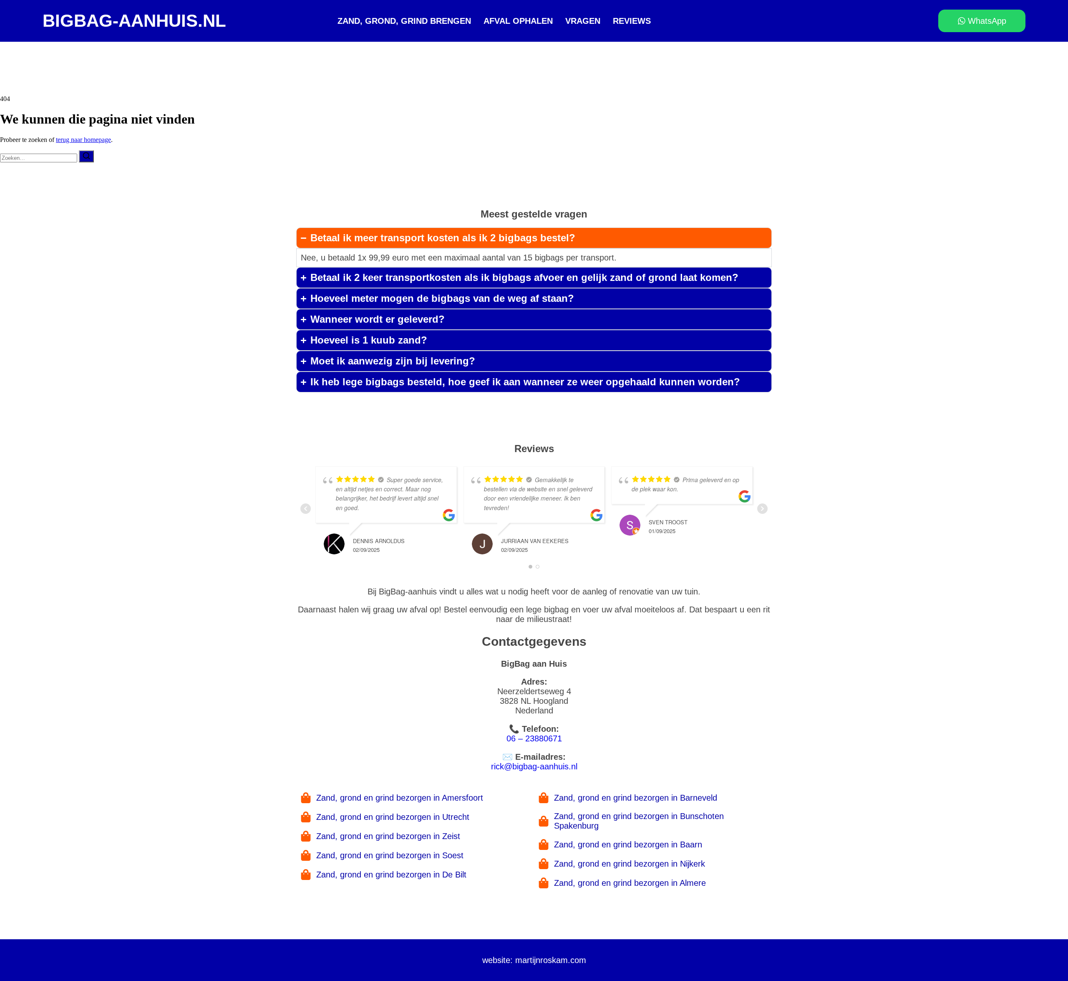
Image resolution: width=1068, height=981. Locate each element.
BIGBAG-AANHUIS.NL (134, 20)
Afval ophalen (518, 20)
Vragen (582, 20)
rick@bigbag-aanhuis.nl (534, 766)
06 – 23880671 (534, 738)
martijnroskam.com (550, 960)
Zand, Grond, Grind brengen (404, 20)
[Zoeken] (86, 156)
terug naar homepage (83, 139)
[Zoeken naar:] (39, 157)
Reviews (632, 20)
